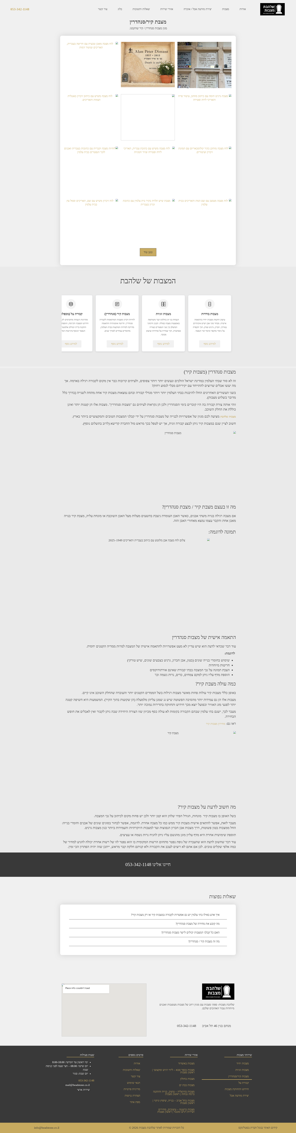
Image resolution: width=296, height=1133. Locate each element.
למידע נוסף (210, 343)
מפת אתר (135, 1102)
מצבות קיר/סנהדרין (238, 1076)
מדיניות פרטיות (132, 1089)
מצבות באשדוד (186, 1063)
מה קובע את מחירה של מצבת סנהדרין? (198, 923)
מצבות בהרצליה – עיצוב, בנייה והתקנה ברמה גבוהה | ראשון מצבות (174, 1093)
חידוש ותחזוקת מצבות (237, 1089)
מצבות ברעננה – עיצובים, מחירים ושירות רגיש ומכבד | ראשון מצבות (176, 1110)
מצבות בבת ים (187, 1085)
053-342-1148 (19, 9)
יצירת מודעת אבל (239, 1095)
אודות (243, 9)
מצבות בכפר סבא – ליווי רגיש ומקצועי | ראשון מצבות (173, 1071)
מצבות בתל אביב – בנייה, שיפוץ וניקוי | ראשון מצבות (174, 1102)
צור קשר (102, 9)
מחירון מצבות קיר (215, 723)
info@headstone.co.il (46, 1127)
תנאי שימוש (133, 1082)
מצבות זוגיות (242, 1069)
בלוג (120, 9)
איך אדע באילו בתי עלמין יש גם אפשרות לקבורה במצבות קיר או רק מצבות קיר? (175, 914)
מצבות (225, 9)
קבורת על (243, 1082)
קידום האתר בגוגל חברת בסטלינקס (257, 1127)
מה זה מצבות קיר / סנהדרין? (204, 941)
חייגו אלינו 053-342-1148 (148, 864)
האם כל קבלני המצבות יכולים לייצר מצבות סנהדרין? (190, 932)
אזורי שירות (166, 9)
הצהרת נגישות (132, 1095)
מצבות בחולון (187, 1078)
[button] (148, 915)
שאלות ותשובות (141, 9)
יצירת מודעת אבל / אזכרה (198, 9)
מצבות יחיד (242, 1063)
